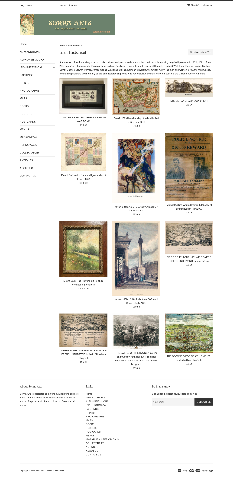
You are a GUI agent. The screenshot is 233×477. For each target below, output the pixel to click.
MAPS (23, 98)
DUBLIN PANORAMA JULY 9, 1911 (189, 100)
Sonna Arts (40, 470)
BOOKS (24, 106)
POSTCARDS (28, 121)
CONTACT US (28, 176)
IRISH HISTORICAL (37, 67)
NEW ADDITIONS (30, 52)
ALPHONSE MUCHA (37, 59)
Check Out (208, 4)
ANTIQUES (26, 160)
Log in (62, 4)
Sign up (73, 4)
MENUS (24, 129)
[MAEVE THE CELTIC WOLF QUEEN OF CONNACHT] (136, 168)
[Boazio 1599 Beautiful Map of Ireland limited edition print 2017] (136, 96)
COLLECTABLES (30, 152)
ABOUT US (26, 168)
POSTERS (26, 114)
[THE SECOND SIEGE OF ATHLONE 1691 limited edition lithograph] (189, 333)
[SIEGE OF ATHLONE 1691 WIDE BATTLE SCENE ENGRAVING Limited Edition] (189, 237)
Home (23, 44)
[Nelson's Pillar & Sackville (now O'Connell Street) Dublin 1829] (136, 258)
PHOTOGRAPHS (29, 90)
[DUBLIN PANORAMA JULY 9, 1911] (189, 87)
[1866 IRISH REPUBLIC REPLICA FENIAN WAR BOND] (83, 96)
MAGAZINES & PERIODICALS (28, 141)
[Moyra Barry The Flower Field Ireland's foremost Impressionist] (83, 249)
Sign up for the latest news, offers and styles (174, 393)
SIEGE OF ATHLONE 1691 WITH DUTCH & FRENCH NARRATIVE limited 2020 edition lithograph (83, 354)
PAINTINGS (37, 75)
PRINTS (37, 83)
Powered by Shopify (55, 470)
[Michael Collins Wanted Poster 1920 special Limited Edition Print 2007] (189, 167)
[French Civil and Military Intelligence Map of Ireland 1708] (83, 152)
